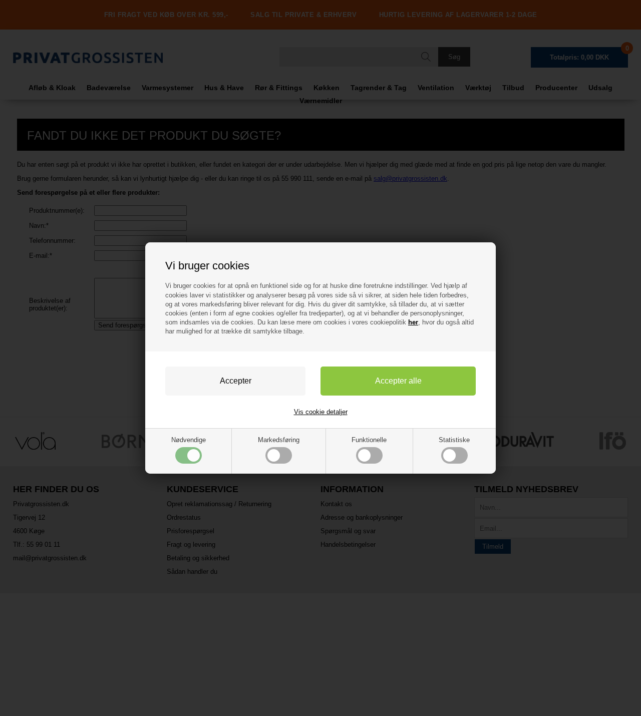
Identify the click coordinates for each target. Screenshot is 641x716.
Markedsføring (278, 440)
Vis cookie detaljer (321, 412)
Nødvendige (188, 440)
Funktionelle (369, 440)
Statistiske (454, 440)
